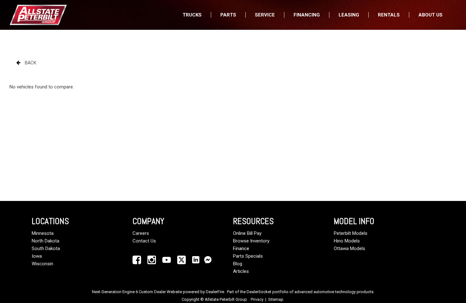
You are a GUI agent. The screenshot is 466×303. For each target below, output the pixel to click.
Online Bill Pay (247, 233)
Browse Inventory (251, 241)
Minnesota (43, 233)
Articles (241, 271)
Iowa (37, 256)
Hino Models (347, 241)
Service (265, 15)
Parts (228, 15)
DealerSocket (259, 291)
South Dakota (46, 248)
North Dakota (45, 241)
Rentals (389, 15)
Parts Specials (248, 256)
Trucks (192, 15)
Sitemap (275, 299)
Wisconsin (42, 264)
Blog (237, 264)
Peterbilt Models (350, 233)
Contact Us (144, 241)
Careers (141, 233)
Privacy (257, 299)
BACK (29, 63)
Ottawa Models (349, 248)
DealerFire (215, 291)
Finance (241, 248)
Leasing (349, 15)
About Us (430, 15)
